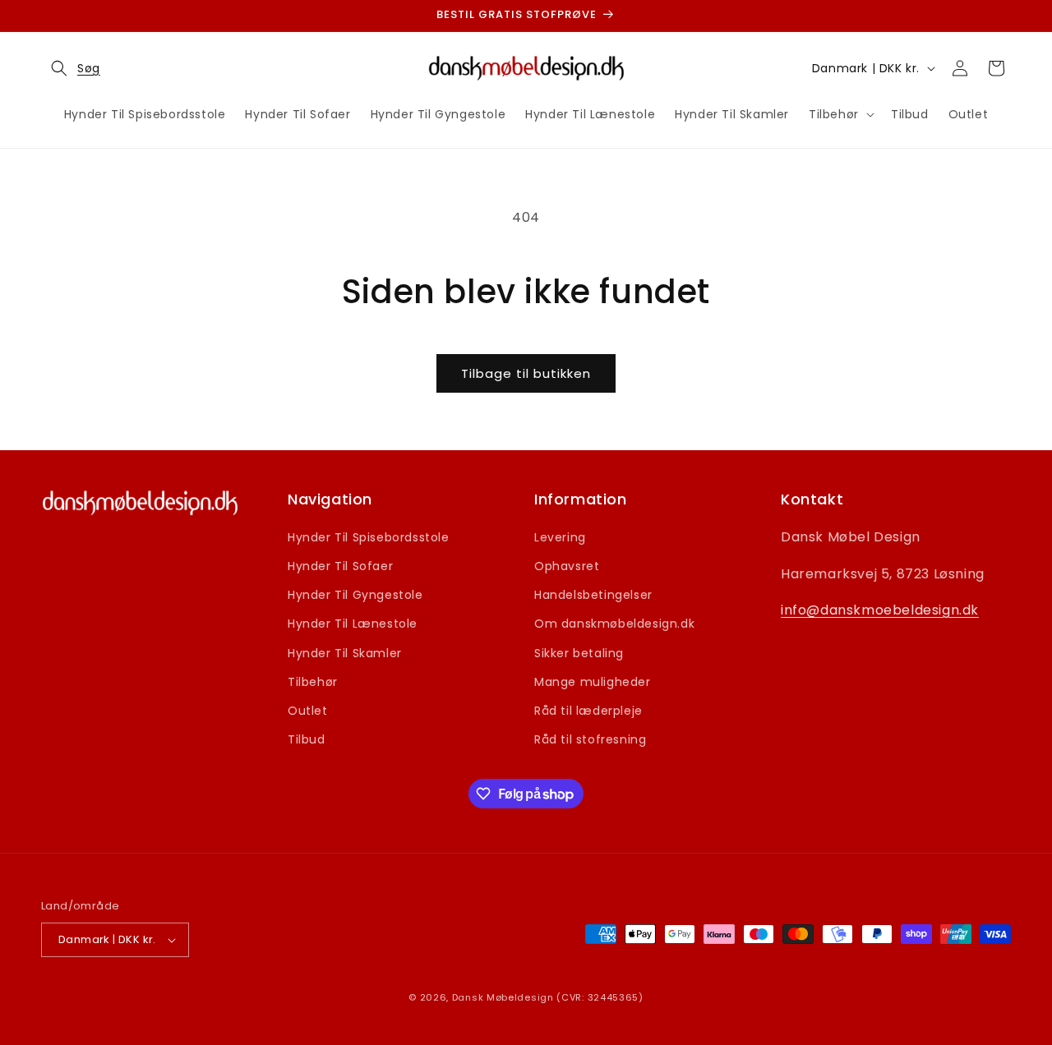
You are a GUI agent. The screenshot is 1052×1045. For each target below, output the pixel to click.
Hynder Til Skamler (345, 653)
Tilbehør (313, 682)
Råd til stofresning (590, 739)
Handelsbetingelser (593, 595)
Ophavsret (566, 566)
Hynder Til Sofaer (340, 566)
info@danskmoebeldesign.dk (880, 610)
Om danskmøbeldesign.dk (614, 623)
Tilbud (306, 739)
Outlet (308, 710)
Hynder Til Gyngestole (355, 595)
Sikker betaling (579, 653)
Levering (560, 537)
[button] (70, 68)
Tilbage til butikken (526, 373)
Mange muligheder (592, 682)
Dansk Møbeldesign (503, 997)
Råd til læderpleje (588, 710)
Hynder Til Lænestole (353, 623)
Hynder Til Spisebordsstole (369, 537)
